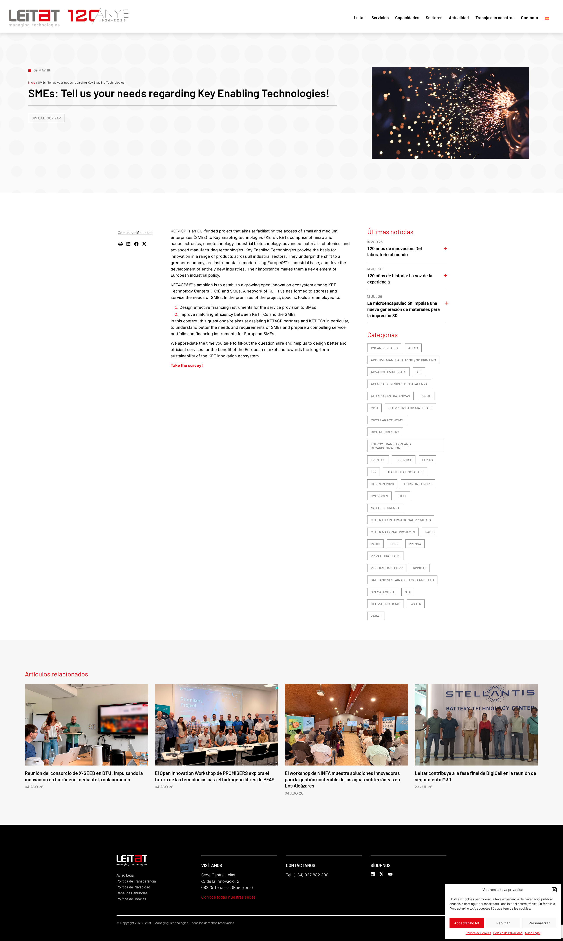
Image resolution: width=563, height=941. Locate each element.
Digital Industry (385, 432)
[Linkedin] (373, 874)
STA (408, 592)
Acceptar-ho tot (466, 923)
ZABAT (376, 616)
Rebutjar (503, 923)
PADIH (430, 532)
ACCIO (413, 348)
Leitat (359, 17)
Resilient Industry (387, 568)
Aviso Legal (532, 933)
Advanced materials (388, 372)
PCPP (394, 544)
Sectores (434, 17)
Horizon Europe (417, 484)
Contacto (529, 17)
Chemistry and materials (410, 408)
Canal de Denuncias (132, 893)
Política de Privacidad (508, 933)
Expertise (404, 460)
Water (416, 604)
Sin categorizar (46, 118)
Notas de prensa (385, 508)
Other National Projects (393, 532)
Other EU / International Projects (401, 520)
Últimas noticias (385, 604)
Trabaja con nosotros (494, 17)
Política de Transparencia (136, 881)
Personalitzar (539, 923)
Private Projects (385, 556)
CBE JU (425, 396)
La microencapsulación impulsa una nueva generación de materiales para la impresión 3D (403, 309)
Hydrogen (379, 496)
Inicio (31, 82)
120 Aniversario (384, 348)
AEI (419, 372)
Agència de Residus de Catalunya (399, 384)
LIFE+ (402, 496)
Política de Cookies (478, 933)
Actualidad (459, 17)
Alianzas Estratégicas (390, 396)
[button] (554, 890)
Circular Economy (387, 420)
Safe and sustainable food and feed (402, 580)
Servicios (380, 17)
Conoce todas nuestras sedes (228, 897)
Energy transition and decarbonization (391, 446)
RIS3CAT (419, 568)
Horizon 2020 (382, 484)
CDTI (374, 408)
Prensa (415, 544)
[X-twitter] (381, 874)
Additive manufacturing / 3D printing (403, 360)
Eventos (378, 460)
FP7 (373, 472)
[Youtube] (390, 874)
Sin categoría (383, 592)
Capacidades (407, 17)
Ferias (427, 460)
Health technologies (405, 472)
